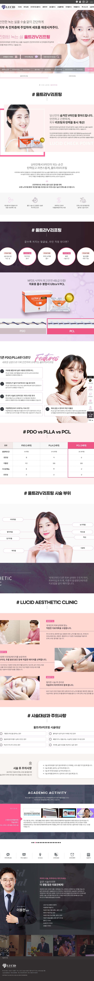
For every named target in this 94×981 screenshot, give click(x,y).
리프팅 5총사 (26, 69)
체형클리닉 (77, 7)
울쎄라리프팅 (5, 69)
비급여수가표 (5, 957)
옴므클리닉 (52, 7)
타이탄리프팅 (16, 69)
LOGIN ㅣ (92, 2)
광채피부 (45, 7)
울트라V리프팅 (24, 76)
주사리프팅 (80, 69)
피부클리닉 (69, 7)
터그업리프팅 (58, 69)
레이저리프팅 (69, 69)
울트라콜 (37, 69)
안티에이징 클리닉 (35, 7)
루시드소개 (85, 7)
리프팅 (20, 7)
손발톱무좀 (60, 7)
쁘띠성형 (26, 7)
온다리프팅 (48, 69)
